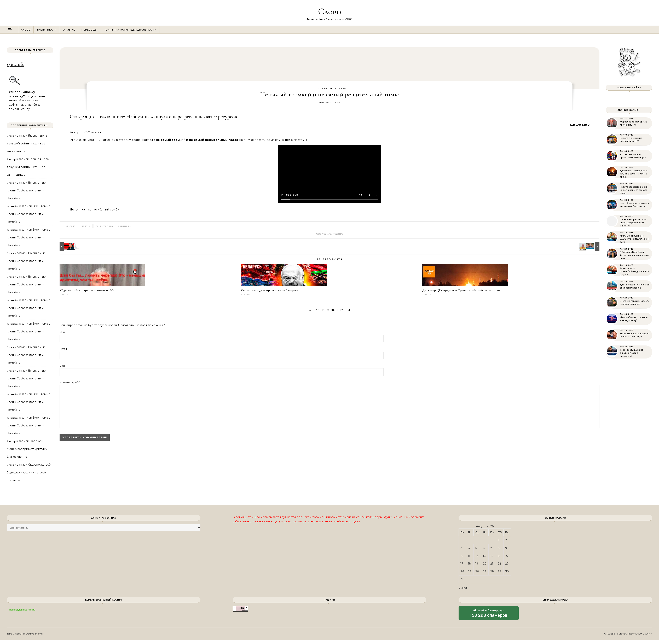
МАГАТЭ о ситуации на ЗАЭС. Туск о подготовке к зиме (634, 238)
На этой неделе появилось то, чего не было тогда (634, 205)
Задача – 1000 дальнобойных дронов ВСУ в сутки (634, 271)
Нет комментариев (329, 233)
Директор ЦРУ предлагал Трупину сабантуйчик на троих (461, 290)
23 (507, 563)
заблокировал (488, 614)
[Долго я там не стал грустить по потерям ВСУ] (591, 246)
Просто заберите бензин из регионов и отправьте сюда (634, 190)
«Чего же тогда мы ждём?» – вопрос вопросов (634, 302)
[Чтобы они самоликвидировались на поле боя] (67, 246)
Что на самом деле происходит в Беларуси (269, 290)
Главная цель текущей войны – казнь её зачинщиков (27, 143)
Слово (329, 11)
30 (507, 571)
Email (63, 348)
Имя (62, 332)
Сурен (337, 102)
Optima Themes (34, 633)
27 (484, 571)
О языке (69, 29)
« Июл (463, 588)
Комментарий (70, 382)
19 (476, 563)
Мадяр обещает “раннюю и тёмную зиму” (634, 319)
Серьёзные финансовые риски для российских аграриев (633, 222)
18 (469, 563)
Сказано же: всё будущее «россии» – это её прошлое (29, 472)
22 (499, 563)
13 (484, 555)
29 (499, 571)
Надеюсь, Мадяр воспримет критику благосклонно (27, 448)
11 (469, 555)
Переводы (89, 29)
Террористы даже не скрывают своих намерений (631, 353)
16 (506, 555)
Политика (45, 29)
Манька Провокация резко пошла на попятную (634, 335)
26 (477, 571)
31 (461, 579)
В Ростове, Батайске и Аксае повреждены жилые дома (634, 255)
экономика (338, 88)
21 (491, 563)
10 (461, 555)
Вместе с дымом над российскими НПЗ (631, 139)
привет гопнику (104, 226)
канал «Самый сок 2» (103, 209)
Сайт (63, 365)
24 (462, 571)
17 (461, 563)
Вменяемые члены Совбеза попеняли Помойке (26, 190)
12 (476, 555)
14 (491, 555)
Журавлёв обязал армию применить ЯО (87, 290)
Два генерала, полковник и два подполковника (635, 286)
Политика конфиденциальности (130, 29)
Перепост (69, 226)
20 (485, 563)
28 (492, 571)
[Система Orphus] (14, 84)
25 (469, 571)
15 (499, 555)
